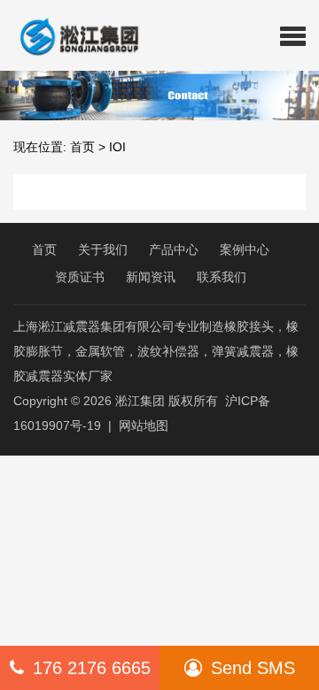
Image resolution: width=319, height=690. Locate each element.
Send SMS (253, 668)
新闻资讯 (150, 277)
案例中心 (244, 249)
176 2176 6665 (92, 668)
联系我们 (221, 277)
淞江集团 (140, 401)
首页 (82, 147)
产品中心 (173, 249)
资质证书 (80, 277)
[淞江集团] (72, 35)
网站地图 (143, 425)
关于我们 (103, 249)
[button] (293, 35)
